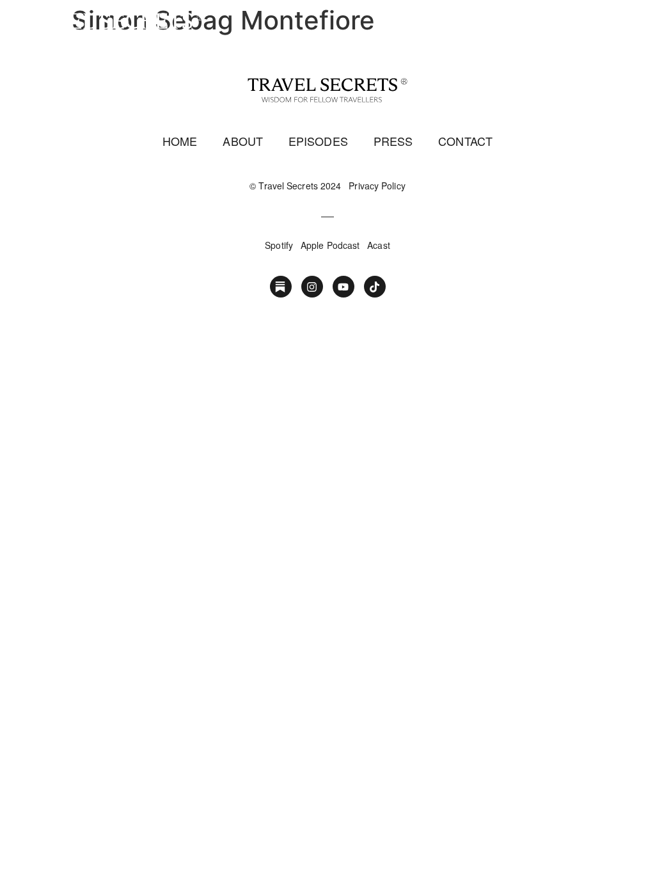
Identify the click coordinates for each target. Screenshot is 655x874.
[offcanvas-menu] (630, 27)
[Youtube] (343, 287)
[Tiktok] (375, 287)
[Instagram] (312, 287)
